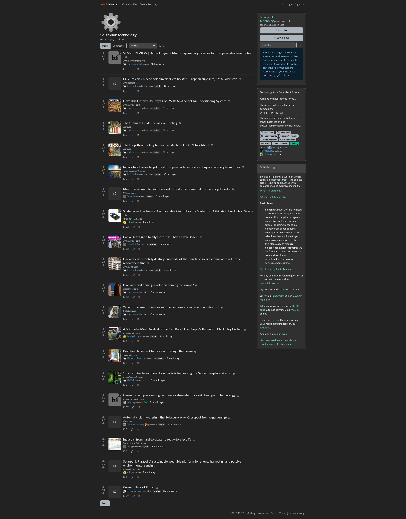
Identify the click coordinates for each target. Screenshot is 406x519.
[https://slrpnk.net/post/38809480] (114, 422)
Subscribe (281, 30)
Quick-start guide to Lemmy (275, 269)
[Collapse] (274, 167)
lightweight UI (280, 296)
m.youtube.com (130, 355)
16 (127, 275)
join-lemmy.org (295, 513)
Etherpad (265, 327)
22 (127, 227)
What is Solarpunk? (271, 190)
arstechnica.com (130, 289)
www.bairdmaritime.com (134, 61)
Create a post (281, 37)
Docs (273, 513)
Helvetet (112, 4)
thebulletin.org (129, 311)
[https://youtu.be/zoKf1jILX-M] (114, 127)
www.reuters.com (131, 83)
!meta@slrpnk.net (269, 283)
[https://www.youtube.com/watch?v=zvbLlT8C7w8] (114, 241)
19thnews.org (129, 193)
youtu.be (127, 127)
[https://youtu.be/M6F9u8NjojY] (114, 149)
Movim (295, 310)
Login (290, 4)
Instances (263, 513)
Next (105, 503)
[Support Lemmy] (156, 4)
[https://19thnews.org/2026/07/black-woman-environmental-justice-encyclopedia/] (114, 193)
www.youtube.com (131, 105)
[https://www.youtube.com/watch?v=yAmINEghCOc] (114, 333)
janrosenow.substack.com (134, 443)
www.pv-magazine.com (133, 399)
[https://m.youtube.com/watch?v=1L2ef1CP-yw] (114, 355)
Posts (105, 46)
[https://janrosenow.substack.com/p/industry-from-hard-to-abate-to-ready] (114, 444)
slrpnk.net (127, 421)
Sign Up (299, 4)
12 (127, 249)
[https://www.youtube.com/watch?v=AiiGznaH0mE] (114, 105)
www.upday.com (130, 267)
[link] (132, 69)
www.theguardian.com (133, 377)
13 (127, 297)
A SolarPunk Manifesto (273, 197)
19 (127, 407)
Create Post (146, 4)
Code (282, 513)
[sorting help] (160, 45)
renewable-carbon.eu (132, 219)
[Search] (282, 4)
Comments (118, 46)
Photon (285, 289)
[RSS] (163, 45)
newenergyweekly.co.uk (134, 171)
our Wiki (282, 334)
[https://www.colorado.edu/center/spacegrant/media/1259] (114, 466)
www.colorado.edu (131, 469)
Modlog (294, 144)
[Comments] (114, 492)
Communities (129, 4)
